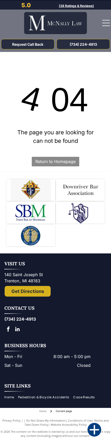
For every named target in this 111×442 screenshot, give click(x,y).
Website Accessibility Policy (69, 425)
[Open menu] (106, 23)
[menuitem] (11, 397)
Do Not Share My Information (46, 420)
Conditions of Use (80, 420)
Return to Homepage (55, 161)
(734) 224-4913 (20, 319)
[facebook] (8, 329)
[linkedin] (17, 329)
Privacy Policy (11, 420)
